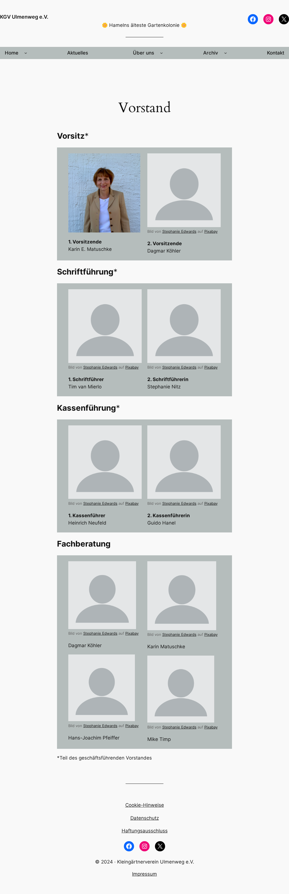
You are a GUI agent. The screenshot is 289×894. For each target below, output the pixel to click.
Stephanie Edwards (179, 231)
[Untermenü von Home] (25, 52)
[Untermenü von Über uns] (161, 52)
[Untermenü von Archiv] (225, 52)
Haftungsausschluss (145, 831)
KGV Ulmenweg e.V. (24, 17)
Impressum (144, 874)
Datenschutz (144, 818)
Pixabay (211, 231)
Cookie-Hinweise (144, 805)
